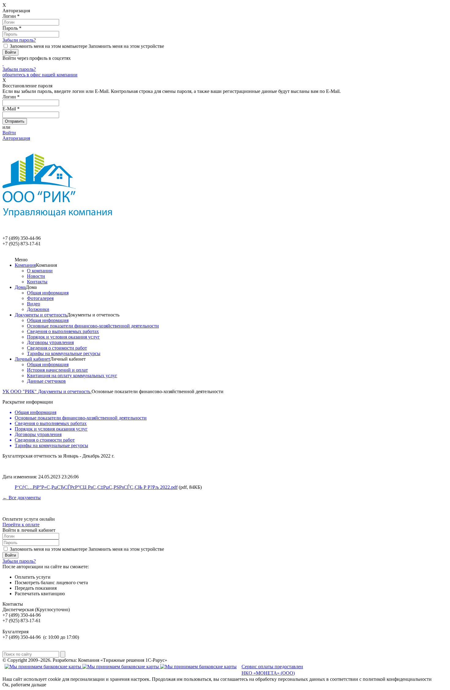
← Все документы (21, 497)
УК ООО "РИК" (20, 391)
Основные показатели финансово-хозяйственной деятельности (93, 325)
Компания (25, 265)
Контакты (37, 281)
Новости (36, 276)
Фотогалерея (40, 298)
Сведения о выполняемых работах (63, 331)
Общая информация (48, 292)
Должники (38, 309)
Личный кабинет (32, 359)
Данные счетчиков (46, 381)
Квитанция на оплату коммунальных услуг (72, 375)
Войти (9, 132)
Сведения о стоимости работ (57, 348)
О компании (40, 270)
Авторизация (16, 138)
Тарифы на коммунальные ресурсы (63, 353)
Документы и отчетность (41, 314)
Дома (20, 287)
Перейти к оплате (20, 524)
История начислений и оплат (57, 370)
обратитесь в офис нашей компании (39, 74)
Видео (33, 303)
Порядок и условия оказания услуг (63, 336)
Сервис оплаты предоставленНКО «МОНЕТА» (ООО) (272, 670)
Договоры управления (50, 342)
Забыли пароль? (19, 40)
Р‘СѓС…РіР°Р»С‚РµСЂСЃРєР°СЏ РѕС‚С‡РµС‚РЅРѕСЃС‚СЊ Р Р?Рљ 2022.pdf (96, 487)
